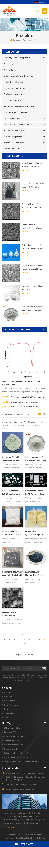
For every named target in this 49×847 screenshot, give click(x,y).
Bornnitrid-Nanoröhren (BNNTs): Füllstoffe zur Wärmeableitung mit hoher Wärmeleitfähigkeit (33, 206)
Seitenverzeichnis (11, 713)
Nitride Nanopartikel (13, 136)
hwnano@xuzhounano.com (24, 789)
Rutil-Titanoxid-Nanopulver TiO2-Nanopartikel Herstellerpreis (10, 614)
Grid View (40, 415)
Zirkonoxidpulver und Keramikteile (19, 106)
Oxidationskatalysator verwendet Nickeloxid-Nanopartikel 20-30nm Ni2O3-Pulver (12, 574)
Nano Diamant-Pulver (13, 744)
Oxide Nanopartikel (12, 100)
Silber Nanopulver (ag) (13, 82)
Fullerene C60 (10, 732)
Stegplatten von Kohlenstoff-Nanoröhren (21, 761)
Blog (6, 709)
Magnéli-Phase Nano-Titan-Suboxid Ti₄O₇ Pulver (33, 185)
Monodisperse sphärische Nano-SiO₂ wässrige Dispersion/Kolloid (32, 165)
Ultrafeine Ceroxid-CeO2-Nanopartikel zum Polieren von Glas (12, 459)
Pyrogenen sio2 (10, 749)
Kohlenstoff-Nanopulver (14, 130)
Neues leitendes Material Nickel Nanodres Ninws (32, 267)
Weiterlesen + (8, 827)
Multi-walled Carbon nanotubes (18, 757)
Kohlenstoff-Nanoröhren (14, 88)
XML (6, 717)
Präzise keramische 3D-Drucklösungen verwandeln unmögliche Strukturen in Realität (33, 247)
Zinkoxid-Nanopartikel (14, 736)
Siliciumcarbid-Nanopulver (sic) (17, 112)
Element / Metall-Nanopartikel (17, 58)
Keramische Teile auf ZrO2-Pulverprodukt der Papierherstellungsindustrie (36, 493)
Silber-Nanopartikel (12, 740)
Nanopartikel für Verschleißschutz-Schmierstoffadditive (26, 406)
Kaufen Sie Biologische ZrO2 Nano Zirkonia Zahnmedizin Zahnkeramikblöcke (12, 493)
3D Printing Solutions (13, 149)
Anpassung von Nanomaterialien (18, 64)
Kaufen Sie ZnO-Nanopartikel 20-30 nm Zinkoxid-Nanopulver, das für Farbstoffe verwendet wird (12, 533)
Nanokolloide (10, 70)
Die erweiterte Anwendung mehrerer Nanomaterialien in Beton (26, 402)
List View (45, 415)
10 (24, 643)
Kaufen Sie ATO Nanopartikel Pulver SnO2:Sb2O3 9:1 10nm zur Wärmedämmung (35, 574)
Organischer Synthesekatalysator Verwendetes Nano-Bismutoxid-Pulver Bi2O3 (34, 533)
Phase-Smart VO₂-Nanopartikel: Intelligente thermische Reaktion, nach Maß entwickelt (33, 226)
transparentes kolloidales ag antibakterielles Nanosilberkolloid (33, 288)
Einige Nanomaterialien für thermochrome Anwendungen (21, 383)
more (24, 170)
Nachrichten (9, 700)
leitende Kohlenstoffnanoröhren (18, 753)
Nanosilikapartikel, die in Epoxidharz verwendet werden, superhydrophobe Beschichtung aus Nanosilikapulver (33, 308)
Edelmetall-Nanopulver (14, 94)
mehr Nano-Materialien (14, 142)
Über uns (8, 696)
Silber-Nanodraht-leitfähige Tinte (18, 76)
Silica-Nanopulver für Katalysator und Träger (35, 458)
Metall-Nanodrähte (12, 118)
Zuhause (16, 40)
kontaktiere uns (11, 705)
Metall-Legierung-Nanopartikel (17, 124)
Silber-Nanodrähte (12, 728)
